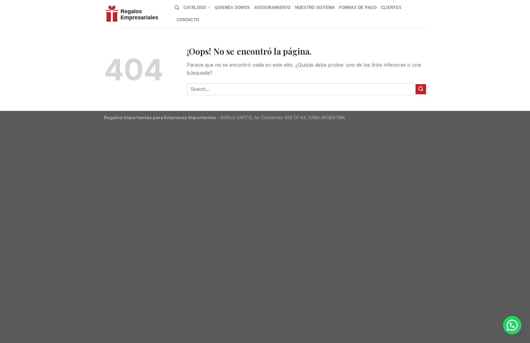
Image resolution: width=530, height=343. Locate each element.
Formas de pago (358, 7)
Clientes (391, 7)
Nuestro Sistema (315, 7)
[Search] (177, 8)
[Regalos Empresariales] (134, 13)
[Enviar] (421, 89)
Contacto (188, 20)
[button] (512, 325)
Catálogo (194, 7)
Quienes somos (232, 7)
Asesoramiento (272, 7)
